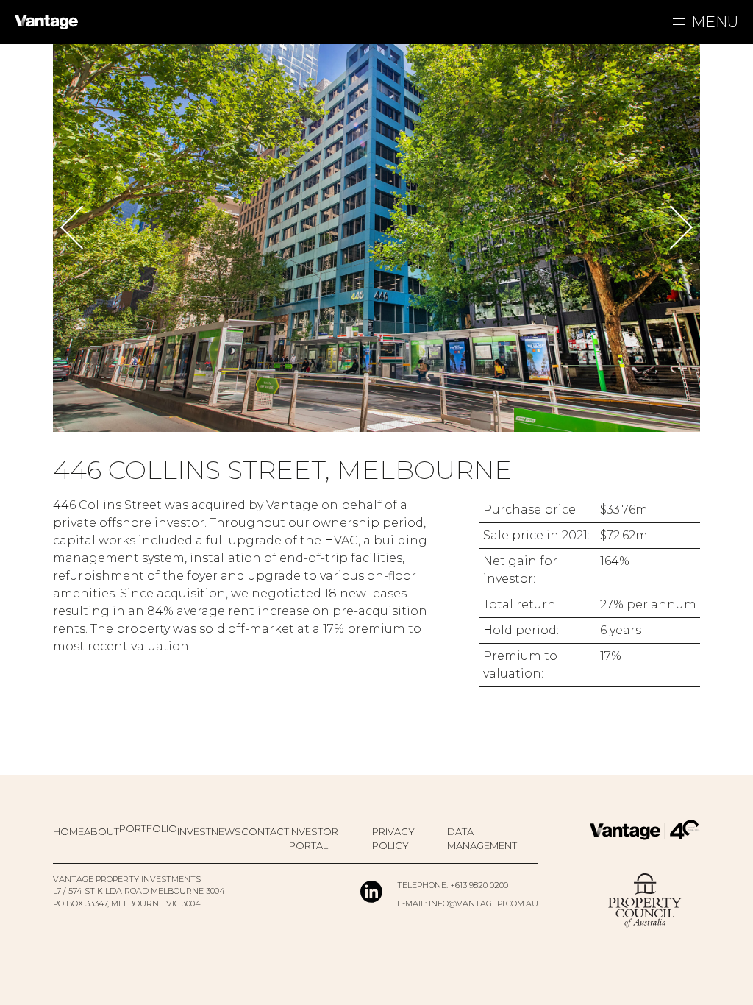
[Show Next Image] (677, 227)
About (101, 831)
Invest (194, 831)
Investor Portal (313, 838)
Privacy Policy (393, 838)
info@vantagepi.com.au (483, 903)
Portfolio (148, 828)
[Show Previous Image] (75, 227)
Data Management (482, 838)
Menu (714, 22)
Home (68, 831)
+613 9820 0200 (479, 885)
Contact (265, 831)
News (226, 831)
